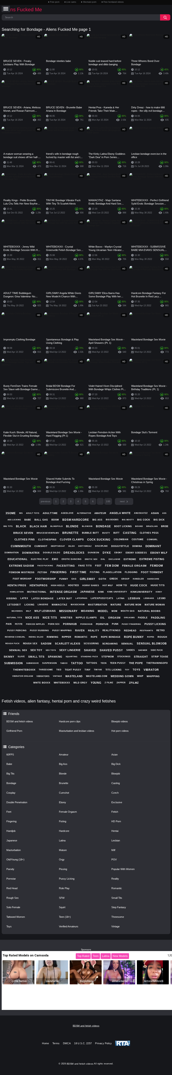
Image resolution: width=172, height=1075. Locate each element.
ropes (150, 637)
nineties (66, 617)
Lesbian (115, 840)
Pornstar (11, 878)
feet (98, 565)
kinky (159, 592)
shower (142, 650)
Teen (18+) (65, 916)
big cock (143, 519)
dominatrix (31, 552)
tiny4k (98, 670)
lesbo (161, 598)
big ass (97, 519)
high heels (58, 585)
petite (19, 624)
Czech (115, 792)
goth (102, 579)
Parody (10, 869)
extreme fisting (152, 559)
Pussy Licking (66, 878)
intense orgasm (63, 591)
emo (55, 559)
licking (29, 604)
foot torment (152, 572)
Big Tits (10, 773)
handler (138, 579)
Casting (115, 783)
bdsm (55, 519)
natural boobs (149, 611)
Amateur (63, 754)
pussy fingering (131, 624)
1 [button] (56, 501)
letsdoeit (14, 604)
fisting (95, 572)
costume (138, 539)
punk (115, 624)
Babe (9, 764)
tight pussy (73, 670)
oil (102, 617)
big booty (128, 520)
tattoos (91, 663)
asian (155, 513)
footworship (45, 578)
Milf (113, 850)
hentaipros (39, 585)
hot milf (107, 585)
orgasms (129, 618)
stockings (124, 656)
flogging (131, 572)
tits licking (113, 670)
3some (11, 513)
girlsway (87, 579)
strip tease (159, 656)
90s (21, 513)
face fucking (45, 566)
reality (93, 630)
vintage (57, 676)
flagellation (112, 572)
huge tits (158, 585)
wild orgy (80, 682)
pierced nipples (35, 624)
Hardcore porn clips (69, 721)
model (103, 611)
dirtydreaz (85, 546)
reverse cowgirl (15, 637)
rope (94, 637)
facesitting (66, 565)
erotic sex (91, 559)
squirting (71, 657)
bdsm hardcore (75, 519)
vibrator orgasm (22, 676)
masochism (78, 604)
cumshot (40, 546)
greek (114, 579)
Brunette (63, 783)
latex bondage (42, 598)
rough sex (30, 643)
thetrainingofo (157, 663)
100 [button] (108, 501)
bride (165, 526)
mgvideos (17, 611)
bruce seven (23, 532)
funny (63, 579)
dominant (153, 546)
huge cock (138, 585)
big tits (8, 526)
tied (58, 670)
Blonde (63, 773)
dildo (71, 546)
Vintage (115, 926)
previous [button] (45, 501)
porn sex (54, 624)
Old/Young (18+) (15, 859)
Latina (62, 840)
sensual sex (18, 650)
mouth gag (128, 611)
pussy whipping (62, 630)
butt (116, 533)
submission (13, 663)
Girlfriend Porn (14, 730)
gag (73, 579)
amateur (100, 513)
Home (45, 1043)
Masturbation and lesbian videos (76, 730)
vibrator (151, 669)
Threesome (117, 916)
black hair (38, 526)
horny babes (90, 585)
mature (116, 604)
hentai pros (16, 585)
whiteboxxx (62, 682)
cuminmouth (21, 546)
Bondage (11, 783)
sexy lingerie (70, 650)
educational (18, 559)
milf (28, 611)
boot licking (123, 526)
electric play (40, 559)
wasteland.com (96, 676)
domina (137, 546)
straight (141, 656)
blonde (72, 526)
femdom (156, 565)
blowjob (87, 526)
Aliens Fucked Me (22, 9)
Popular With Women (123, 869)
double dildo (51, 552)
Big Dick (116, 764)
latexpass (81, 598)
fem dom (112, 565)
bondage (103, 526)
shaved (90, 650)
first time (78, 572)
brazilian (152, 526)
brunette (70, 532)
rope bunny (134, 637)
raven (80, 630)
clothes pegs (149, 533)
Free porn (54, 2)
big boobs (112, 519)
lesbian (134, 598)
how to (121, 585)
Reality (115, 878)
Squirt (62, 907)
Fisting (62, 821)
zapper (121, 682)
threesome (46, 670)
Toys (9, 926)
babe (27, 519)
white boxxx (41, 682)
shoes (130, 650)
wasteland (74, 676)
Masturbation (13, 850)
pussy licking (155, 624)
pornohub (86, 624)
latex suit (64, 598)
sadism (46, 643)
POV (114, 859)
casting (129, 532)
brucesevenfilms (48, 533)
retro (160, 630)
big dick (159, 519)
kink (101, 592)
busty (106, 533)
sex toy (36, 650)
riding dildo (36, 637)
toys (136, 669)
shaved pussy (111, 650)
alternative (84, 513)
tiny (87, 669)
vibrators (43, 676)
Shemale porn (90, 2)
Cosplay (10, 792)
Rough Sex (12, 897)
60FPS (10, 754)
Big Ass (63, 764)
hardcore (153, 579)
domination (12, 552)
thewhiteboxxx (24, 669)
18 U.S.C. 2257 (83, 1043)
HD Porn (116, 821)
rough (162, 637)
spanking (55, 656)
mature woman (155, 604)
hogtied (73, 585)
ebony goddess (136, 552)
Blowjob (115, 773)
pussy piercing (17, 630)
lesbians (149, 598)
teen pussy (118, 663)
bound (139, 526)
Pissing (63, 869)
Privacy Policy (103, 1043)
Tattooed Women (15, 916)
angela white (120, 513)
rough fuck (12, 643)
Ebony (62, 802)
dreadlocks (73, 552)
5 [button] (85, 501)
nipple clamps (86, 617)
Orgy (61, 859)
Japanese (11, 840)
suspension (49, 663)
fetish (42, 572)
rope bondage (111, 637)
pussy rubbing (39, 630)
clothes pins (24, 539)
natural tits (14, 618)
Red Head (11, 888)
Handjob (10, 830)
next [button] (122, 501)
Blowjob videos (119, 721)
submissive (32, 663)
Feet (8, 811)
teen (104, 663)
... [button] (100, 501)
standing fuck (89, 657)
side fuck (157, 650)
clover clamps (72, 539)
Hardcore (64, 830)
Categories (16, 747)
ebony (118, 552)
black (21, 526)
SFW (61, 897)
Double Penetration (16, 802)
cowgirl (152, 539)
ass (164, 513)
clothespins (47, 539)
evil (103, 559)
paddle (142, 617)
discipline (101, 546)
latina (121, 598)
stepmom (107, 656)
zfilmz (134, 682)
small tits (36, 656)
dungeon (93, 552)
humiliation (17, 592)
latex (24, 598)
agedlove (67, 513)
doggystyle (120, 546)
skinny (9, 656)
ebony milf (158, 552)
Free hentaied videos (113, 2)
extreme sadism (21, 565)
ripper (66, 637)
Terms (56, 1043)
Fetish (114, 811)
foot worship (22, 579)
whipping (153, 676)
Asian (114, 754)
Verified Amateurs (68, 926)
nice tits (50, 617)
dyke (107, 552)
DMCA (67, 1043)
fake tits (85, 565)
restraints (146, 630)
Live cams (71, 2)
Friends (13, 714)
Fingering (11, 821)
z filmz (109, 682)
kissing (11, 598)
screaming (110, 643)
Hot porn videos (120, 730)
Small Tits (116, 897)
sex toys (51, 650)
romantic (81, 637)
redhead (130, 630)
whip (140, 676)
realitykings (111, 630)
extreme (130, 559)
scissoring (91, 643)
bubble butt (90, 533)
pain (9, 624)
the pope (136, 663)
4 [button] (78, 501)
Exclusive (116, 802)
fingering (58, 572)
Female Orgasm (68, 811)
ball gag (41, 519)
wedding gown (122, 676)
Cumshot (64, 792)
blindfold (56, 526)
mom (114, 611)
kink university (117, 592)
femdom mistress (21, 572)
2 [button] (63, 501)
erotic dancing (71, 559)
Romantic (116, 888)
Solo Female (13, 907)
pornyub (102, 624)
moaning (87, 610)
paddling (158, 617)
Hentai (114, 830)
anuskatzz (141, 513)
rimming (52, 637)
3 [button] (70, 501)
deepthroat (58, 546)
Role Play (64, 888)
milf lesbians (45, 610)
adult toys (32, 513)
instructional (37, 592)
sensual (127, 643)
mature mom (133, 604)
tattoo (77, 663)
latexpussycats (102, 598)
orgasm (114, 617)
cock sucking (98, 539)
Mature (63, 850)
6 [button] (93, 501)
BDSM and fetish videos (19, 721)
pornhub (70, 624)
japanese (87, 591)
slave (21, 656)
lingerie (43, 604)
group (125, 579)
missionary (68, 611)
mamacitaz (59, 604)
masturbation (97, 604)
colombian (121, 539)
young (96, 682)
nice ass (32, 617)
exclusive (114, 559)
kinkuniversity (141, 591)
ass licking (14, 520)
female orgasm (134, 565)
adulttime (50, 513)
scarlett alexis (67, 643)
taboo (64, 663)
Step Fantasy (118, 907)
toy (127, 670)
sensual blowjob (152, 643)
